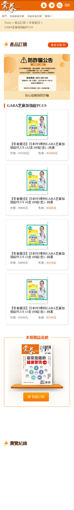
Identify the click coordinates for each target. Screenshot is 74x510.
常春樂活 (34, 22)
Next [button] (65, 72)
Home (8, 22)
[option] (37, 72)
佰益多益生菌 (34, 16)
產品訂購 (20, 22)
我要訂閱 (38, 396)
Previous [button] (9, 72)
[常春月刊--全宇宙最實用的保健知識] (11, 6)
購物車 (51, 5)
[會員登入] (43, 5)
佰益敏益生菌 (17, 16)
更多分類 (56, 45)
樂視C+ (49, 16)
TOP (68, 494)
